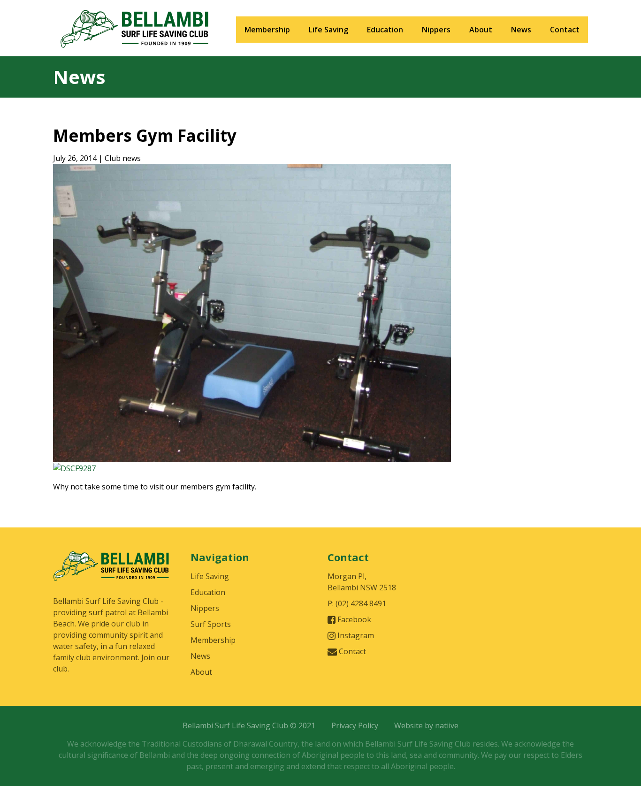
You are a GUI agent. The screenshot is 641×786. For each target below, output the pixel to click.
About (480, 29)
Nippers (436, 29)
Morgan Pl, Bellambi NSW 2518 (362, 582)
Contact (565, 29)
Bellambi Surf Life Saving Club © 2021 (249, 725)
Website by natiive (426, 725)
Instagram (355, 635)
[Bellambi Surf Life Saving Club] (111, 572)
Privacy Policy (354, 725)
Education (385, 29)
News (521, 29)
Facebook (353, 619)
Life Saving (328, 29)
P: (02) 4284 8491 (357, 603)
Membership (267, 29)
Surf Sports (211, 624)
